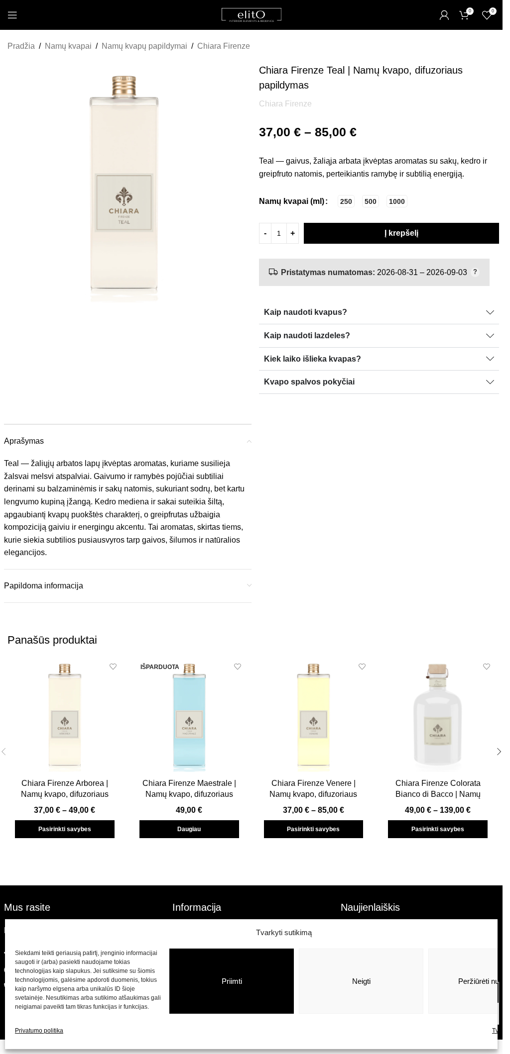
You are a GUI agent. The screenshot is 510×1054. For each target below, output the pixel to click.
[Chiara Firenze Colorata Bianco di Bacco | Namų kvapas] (438, 715)
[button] (499, 752)
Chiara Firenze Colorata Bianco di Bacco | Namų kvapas (438, 794)
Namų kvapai (68, 46)
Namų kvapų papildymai (144, 46)
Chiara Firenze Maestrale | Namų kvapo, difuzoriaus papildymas (189, 794)
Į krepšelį (401, 233)
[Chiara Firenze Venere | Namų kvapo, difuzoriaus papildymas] (313, 715)
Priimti (232, 981)
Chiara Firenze (223, 46)
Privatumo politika (39, 1030)
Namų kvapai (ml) (291, 201)
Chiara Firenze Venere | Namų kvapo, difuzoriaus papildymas (313, 794)
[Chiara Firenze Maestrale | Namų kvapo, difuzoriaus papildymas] (189, 715)
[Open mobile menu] (12, 15)
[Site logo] (251, 14)
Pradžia (21, 46)
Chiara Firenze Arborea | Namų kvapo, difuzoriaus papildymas (65, 794)
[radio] (346, 201)
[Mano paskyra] (444, 15)
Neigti (361, 981)
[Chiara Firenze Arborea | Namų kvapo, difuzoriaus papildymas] (64, 715)
